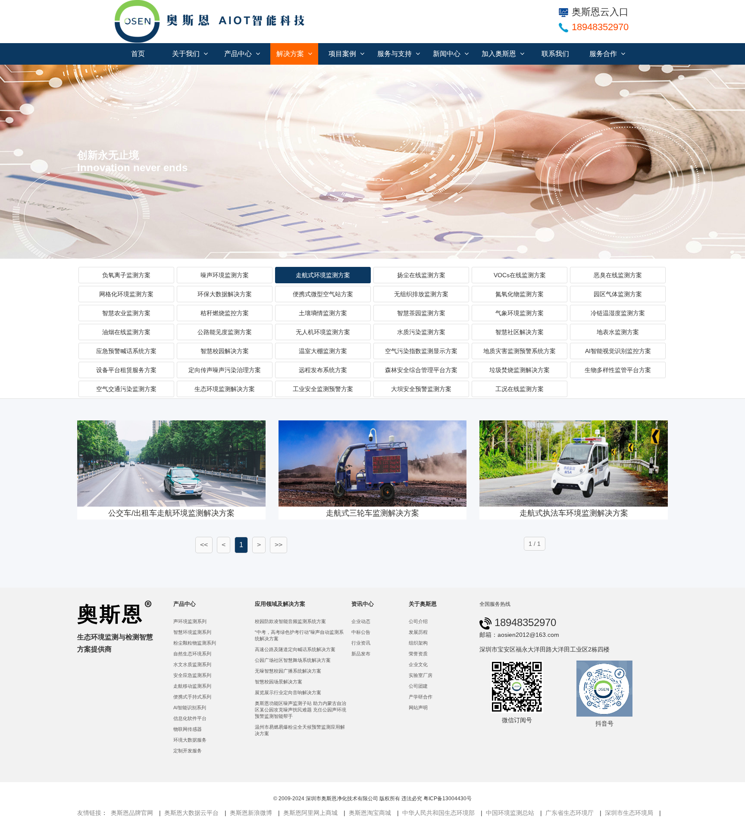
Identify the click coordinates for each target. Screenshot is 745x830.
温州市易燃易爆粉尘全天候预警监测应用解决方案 (300, 730)
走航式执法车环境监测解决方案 (574, 513)
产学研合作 (420, 696)
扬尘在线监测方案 (421, 275)
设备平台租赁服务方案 (126, 369)
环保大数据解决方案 (224, 294)
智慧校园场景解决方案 (278, 681)
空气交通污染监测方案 (126, 388)
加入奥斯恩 (500, 53)
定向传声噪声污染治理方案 (224, 369)
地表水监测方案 (618, 332)
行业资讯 (360, 642)
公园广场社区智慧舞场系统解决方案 (293, 660)
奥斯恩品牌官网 (132, 812)
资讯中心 (362, 604)
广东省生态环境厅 (569, 812)
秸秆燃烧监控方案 (224, 313)
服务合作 (604, 53)
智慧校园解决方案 (224, 351)
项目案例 (343, 53)
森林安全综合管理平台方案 (421, 369)
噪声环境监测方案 (224, 275)
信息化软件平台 (190, 718)
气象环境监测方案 (519, 313)
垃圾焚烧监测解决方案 (519, 369)
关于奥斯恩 (423, 604)
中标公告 (360, 632)
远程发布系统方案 (323, 369)
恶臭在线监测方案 (618, 275)
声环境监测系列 (190, 621)
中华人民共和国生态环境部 (438, 812)
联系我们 (555, 53)
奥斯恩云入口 (600, 11)
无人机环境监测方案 (323, 332)
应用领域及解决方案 (280, 604)
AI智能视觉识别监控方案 (618, 351)
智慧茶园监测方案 (421, 313)
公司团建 (418, 686)
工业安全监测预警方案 (323, 388)
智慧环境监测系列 (192, 632)
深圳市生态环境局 (629, 812)
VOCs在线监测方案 (520, 275)
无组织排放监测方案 (421, 294)
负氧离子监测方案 (126, 275)
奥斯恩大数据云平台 (191, 812)
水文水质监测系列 (192, 664)
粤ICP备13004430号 (447, 799)
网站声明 (418, 707)
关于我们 (186, 53)
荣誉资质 (418, 653)
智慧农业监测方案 (126, 313)
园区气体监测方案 (618, 294)
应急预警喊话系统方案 (126, 351)
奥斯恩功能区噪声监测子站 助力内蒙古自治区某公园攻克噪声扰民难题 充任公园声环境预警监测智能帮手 (300, 710)
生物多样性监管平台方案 (618, 369)
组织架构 (418, 642)
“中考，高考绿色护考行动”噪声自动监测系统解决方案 (299, 635)
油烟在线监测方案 (126, 332)
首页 (138, 53)
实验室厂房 (420, 675)
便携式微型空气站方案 (323, 294)
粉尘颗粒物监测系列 (194, 642)
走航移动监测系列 (192, 686)
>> (278, 544)
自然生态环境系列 (192, 653)
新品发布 (360, 653)
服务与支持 (395, 53)
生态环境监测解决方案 (224, 388)
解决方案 (291, 53)
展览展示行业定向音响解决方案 (288, 692)
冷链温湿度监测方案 (618, 313)
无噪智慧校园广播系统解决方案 (288, 670)
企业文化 (418, 664)
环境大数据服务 (190, 739)
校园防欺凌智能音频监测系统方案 (290, 621)
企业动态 (360, 621)
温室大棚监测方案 (323, 351)
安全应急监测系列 (192, 675)
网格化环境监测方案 (126, 294)
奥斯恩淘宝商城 (370, 812)
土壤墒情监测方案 (323, 313)
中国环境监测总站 (510, 812)
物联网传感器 (187, 729)
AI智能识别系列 (189, 707)
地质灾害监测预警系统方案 (519, 351)
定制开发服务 (187, 750)
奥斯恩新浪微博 (251, 812)
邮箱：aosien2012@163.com (519, 634)
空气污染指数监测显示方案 (421, 351)
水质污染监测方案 (421, 332)
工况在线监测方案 (519, 388)
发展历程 (418, 632)
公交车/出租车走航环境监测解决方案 (171, 513)
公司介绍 (418, 621)
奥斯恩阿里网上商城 (310, 812)
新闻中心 (447, 53)
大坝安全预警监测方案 (421, 388)
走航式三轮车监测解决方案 (372, 513)
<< (204, 544)
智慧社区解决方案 (519, 332)
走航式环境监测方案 (323, 275)
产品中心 (239, 53)
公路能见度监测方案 (224, 332)
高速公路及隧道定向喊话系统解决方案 (295, 649)
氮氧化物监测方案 (519, 294)
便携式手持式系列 (192, 696)
